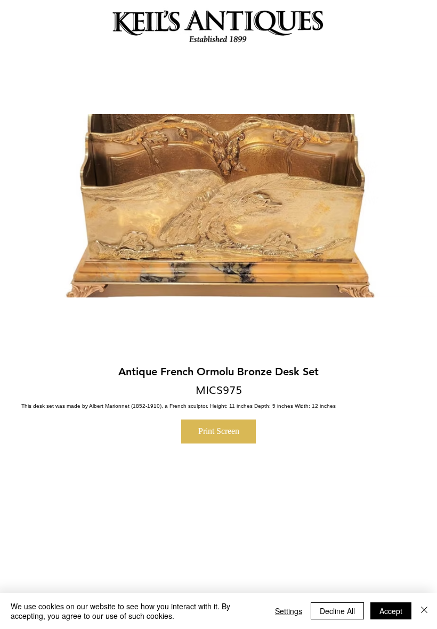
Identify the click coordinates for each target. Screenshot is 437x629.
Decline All (337, 611)
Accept (390, 611)
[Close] (424, 610)
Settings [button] (288, 611)
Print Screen (218, 431)
